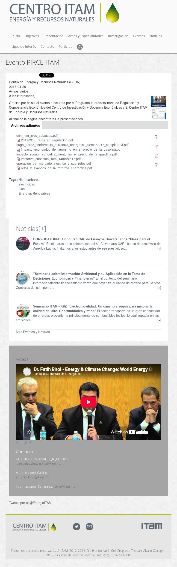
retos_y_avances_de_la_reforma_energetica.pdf (56, 168)
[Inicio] (66, 12)
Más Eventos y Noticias (33, 331)
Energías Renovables (34, 193)
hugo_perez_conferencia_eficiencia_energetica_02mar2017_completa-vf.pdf (72, 144)
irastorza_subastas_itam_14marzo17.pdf (51, 158)
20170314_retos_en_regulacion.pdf (47, 140)
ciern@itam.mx (64, 486)
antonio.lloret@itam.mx (32, 477)
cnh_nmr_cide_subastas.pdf (37, 135)
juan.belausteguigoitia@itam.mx (38, 463)
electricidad (27, 184)
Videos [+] (25, 359)
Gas (22, 188)
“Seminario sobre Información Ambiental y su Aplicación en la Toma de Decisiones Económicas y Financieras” (89, 276)
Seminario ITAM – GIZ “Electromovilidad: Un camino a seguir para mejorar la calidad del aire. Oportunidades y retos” (93, 308)
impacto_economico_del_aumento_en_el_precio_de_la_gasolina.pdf (71, 149)
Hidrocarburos (29, 179)
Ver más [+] (24, 442)
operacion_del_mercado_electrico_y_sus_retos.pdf (53, 163)
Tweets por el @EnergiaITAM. (31, 502)
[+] (42, 228)
